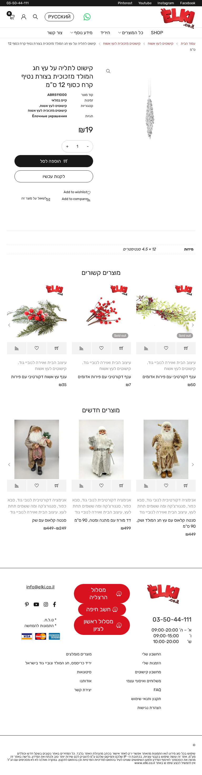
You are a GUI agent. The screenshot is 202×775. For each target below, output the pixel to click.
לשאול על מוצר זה (34, 198)
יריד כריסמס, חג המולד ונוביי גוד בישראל (58, 663)
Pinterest (125, 3)
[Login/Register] (23, 17)
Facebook (187, 3)
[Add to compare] (77, 199)
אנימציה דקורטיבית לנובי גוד (171, 499)
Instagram (166, 3)
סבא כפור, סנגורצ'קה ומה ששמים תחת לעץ (166, 506)
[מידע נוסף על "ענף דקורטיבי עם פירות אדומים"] (186, 348)
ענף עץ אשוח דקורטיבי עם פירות (39, 376)
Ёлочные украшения (49, 116)
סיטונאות (84, 672)
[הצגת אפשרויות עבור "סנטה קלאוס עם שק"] (57, 486)
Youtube (145, 3)
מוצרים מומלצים (79, 654)
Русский (59, 17)
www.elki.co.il (144, 763)
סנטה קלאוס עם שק (49, 520)
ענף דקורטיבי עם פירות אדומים (169, 376)
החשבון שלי (151, 654)
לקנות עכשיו (54, 176)
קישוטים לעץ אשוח (160, 43)
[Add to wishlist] (78, 192)
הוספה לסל (50, 161)
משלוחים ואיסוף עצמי (143, 681)
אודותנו (86, 681)
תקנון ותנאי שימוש (146, 698)
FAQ (157, 689)
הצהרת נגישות (149, 707)
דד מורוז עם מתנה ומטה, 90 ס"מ (102, 520)
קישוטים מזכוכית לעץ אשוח (121, 43)
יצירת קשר (83, 689)
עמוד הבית (188, 43)
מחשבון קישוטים (148, 672)
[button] (108, 71)
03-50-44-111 (18, 3)
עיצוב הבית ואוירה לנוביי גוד (172, 362)
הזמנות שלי (151, 663)
